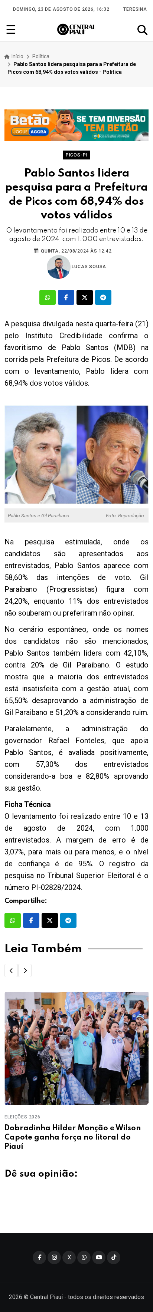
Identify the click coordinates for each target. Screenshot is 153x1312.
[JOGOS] (76, 125)
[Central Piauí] (77, 29)
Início (16, 56)
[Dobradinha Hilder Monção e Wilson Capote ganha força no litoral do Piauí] (76, 1048)
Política (40, 56)
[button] (11, 970)
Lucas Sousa (89, 266)
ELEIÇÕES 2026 (22, 1117)
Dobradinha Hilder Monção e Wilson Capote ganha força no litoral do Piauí (72, 1138)
